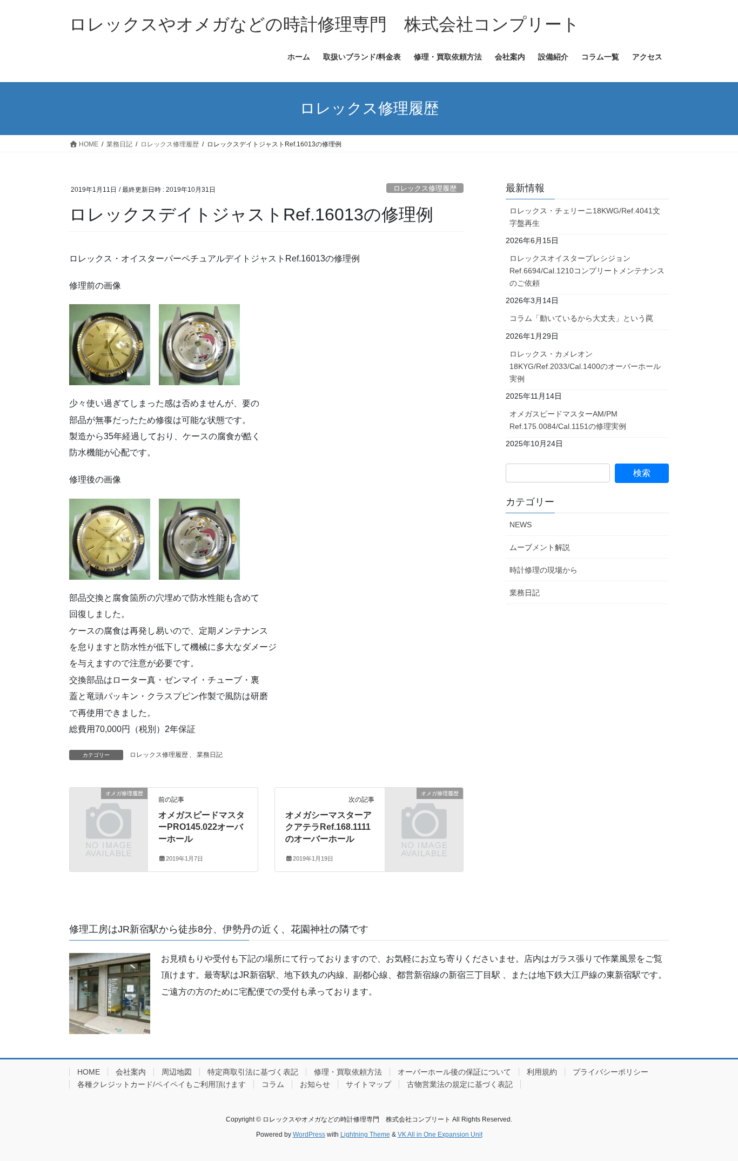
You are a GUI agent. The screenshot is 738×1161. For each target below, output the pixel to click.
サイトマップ (368, 1084)
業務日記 (210, 755)
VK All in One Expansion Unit (440, 1134)
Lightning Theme (365, 1134)
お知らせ (315, 1084)
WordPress (309, 1134)
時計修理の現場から (543, 570)
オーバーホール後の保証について (454, 1072)
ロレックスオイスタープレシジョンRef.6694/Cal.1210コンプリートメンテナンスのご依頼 (587, 270)
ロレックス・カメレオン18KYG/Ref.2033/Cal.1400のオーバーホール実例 (585, 366)
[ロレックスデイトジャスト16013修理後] (109, 538)
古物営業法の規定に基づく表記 (460, 1084)
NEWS (520, 524)
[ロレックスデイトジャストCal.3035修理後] (199, 538)
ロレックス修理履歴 (425, 188)
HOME (88, 1072)
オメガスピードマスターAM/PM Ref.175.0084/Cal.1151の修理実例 (567, 420)
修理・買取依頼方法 (348, 1072)
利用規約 (542, 1072)
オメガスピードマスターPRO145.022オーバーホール (201, 827)
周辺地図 (177, 1072)
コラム (272, 1084)
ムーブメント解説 (539, 547)
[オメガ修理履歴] (108, 810)
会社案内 (131, 1072)
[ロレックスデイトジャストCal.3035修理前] (199, 343)
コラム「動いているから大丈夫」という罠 (581, 318)
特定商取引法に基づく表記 (252, 1072)
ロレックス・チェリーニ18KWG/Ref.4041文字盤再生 (584, 216)
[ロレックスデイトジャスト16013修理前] (109, 343)
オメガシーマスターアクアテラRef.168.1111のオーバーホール (328, 827)
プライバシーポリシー (610, 1072)
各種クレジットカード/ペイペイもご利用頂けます (161, 1084)
